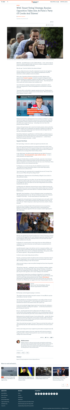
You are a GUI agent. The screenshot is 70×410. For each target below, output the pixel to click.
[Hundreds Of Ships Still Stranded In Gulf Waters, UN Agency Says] (9, 371)
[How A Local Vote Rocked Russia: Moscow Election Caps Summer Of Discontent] (23, 286)
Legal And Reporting (5, 401)
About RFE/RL (4, 393)
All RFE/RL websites (64, 1)
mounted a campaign (27, 78)
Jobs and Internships (5, 399)
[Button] (51, 22)
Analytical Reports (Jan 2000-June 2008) (26, 405)
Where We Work (4, 395)
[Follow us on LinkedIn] (52, 394)
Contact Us (3, 405)
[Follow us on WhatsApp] (54, 394)
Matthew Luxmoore (21, 16)
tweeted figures (45, 277)
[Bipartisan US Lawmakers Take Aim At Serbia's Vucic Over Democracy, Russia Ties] (61, 371)
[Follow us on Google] (44, 394)
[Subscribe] (57, 394)
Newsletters (20, 397)
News (19, 393)
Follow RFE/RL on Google (54, 1)
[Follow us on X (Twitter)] (46, 394)
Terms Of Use (3, 397)
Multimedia (20, 399)
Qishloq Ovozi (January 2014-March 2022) (26, 401)
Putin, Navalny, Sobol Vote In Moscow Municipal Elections (30, 214)
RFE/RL (20, 215)
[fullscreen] (52, 232)
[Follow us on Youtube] (36, 394)
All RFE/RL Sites (4, 403)
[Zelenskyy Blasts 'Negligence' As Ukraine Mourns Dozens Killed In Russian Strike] (26, 371)
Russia (18, 5)
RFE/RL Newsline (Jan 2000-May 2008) (25, 403)
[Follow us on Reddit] (39, 394)
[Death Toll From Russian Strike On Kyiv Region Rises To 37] (44, 371)
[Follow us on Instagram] (41, 394)
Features (19, 395)
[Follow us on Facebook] (49, 394)
